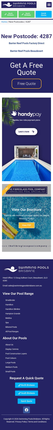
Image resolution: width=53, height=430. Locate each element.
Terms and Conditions (37, 422)
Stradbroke (10, 300)
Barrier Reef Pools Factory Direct (26, 43)
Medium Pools (11, 367)
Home (4, 21)
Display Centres (11, 349)
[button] (49, 4)
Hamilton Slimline (12, 309)
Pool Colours (10, 358)
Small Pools (10, 371)
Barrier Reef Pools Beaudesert (26, 51)
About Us (9, 345)
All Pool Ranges (11, 331)
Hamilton (9, 305)
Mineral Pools (11, 327)
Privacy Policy (21, 422)
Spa (7, 322)
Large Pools (10, 362)
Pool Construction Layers (16, 354)
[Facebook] (26, 410)
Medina (8, 318)
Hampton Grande (12, 313)
